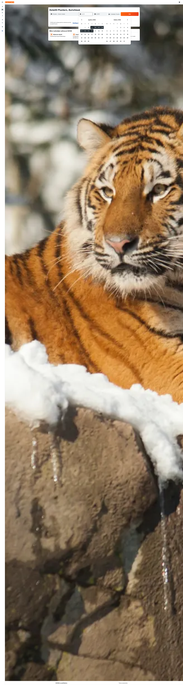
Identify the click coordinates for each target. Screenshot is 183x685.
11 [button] (95, 31)
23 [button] (88, 37)
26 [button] (98, 37)
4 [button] (95, 27)
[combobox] (65, 14)
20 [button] (102, 34)
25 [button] (95, 37)
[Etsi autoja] (2, 12)
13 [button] (102, 31)
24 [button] (92, 37)
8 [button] (117, 31)
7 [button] (81, 31)
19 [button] (98, 34)
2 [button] (88, 27)
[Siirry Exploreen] (2, 19)
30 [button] (88, 41)
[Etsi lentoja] (2, 6)
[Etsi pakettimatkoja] (2, 15)
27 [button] (102, 37)
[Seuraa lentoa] (2, 22)
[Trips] (2, 26)
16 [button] (88, 34)
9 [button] (88, 31)
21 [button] (81, 37)
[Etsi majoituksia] (2, 9)
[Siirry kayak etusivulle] (9, 2)
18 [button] (95, 34)
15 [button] (85, 34)
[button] (2, 2)
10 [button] (92, 31)
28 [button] (81, 41)
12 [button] (98, 31)
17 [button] (91, 34)
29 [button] (85, 41)
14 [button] (81, 34)
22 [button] (85, 37)
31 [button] (124, 41)
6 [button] (102, 27)
